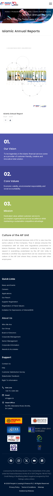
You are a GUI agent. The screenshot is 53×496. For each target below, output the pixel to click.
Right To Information (10, 380)
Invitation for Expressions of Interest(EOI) (17, 310)
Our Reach (6, 297)
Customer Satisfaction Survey (13, 372)
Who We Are (7, 324)
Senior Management (10, 341)
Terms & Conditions (28, 487)
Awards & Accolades (10, 349)
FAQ (3, 368)
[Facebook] (11, 461)
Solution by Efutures (26, 491)
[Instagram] (19, 461)
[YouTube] (34, 461)
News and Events (8, 285)
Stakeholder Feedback (10, 376)
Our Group (6, 328)
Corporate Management (11, 337)
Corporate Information (10, 345)
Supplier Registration (10, 302)
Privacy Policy (14, 487)
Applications (6, 293)
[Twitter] (26, 461)
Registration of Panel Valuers (13, 306)
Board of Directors (9, 333)
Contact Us (6, 364)
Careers (5, 289)
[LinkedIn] (42, 461)
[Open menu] (50, 3)
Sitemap (41, 487)
